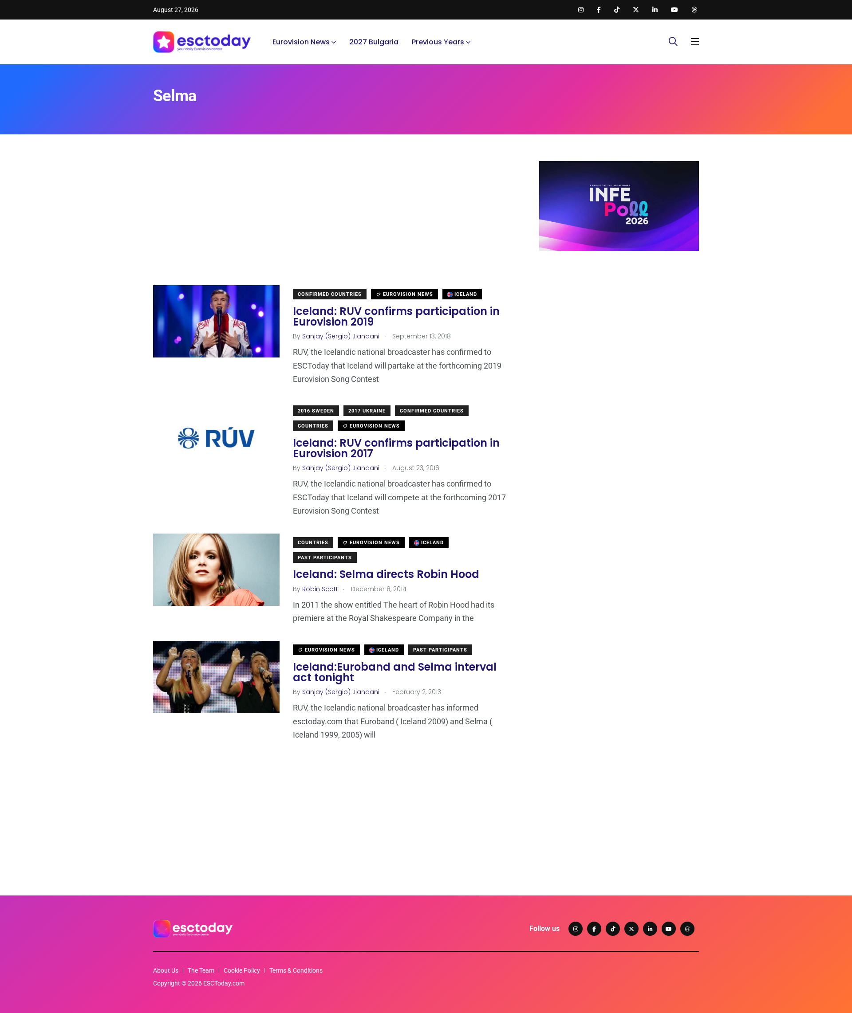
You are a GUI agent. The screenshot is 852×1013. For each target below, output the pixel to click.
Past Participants (325, 558)
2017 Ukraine (367, 411)
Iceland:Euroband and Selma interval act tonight (395, 672)
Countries (313, 426)
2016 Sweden (316, 411)
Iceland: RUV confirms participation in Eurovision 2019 (396, 316)
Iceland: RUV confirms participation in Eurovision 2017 (396, 448)
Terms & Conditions (296, 970)
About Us (165, 970)
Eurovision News (301, 42)
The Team (201, 970)
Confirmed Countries (330, 294)
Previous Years (438, 42)
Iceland (465, 294)
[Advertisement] (333, 223)
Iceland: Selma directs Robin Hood (386, 574)
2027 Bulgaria (373, 42)
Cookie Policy (242, 970)
